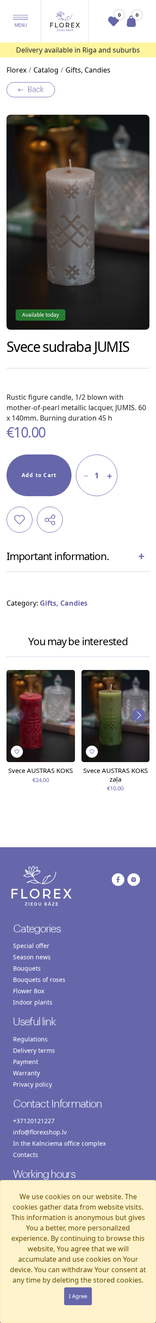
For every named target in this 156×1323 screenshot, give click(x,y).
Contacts (25, 1155)
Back (35, 89)
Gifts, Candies (64, 603)
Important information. (57, 556)
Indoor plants (32, 1002)
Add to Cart (39, 475)
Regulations (30, 1039)
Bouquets (27, 968)
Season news (32, 957)
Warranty (26, 1073)
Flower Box (28, 991)
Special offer (31, 946)
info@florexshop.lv (40, 1132)
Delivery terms (34, 1050)
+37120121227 (34, 1121)
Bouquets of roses (39, 979)
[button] (20, 21)
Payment (25, 1062)
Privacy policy (32, 1084)
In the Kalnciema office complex (59, 1143)
